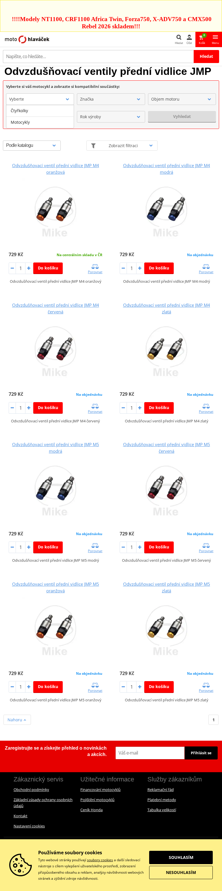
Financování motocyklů (100, 789)
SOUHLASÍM (181, 857)
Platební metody (161, 799)
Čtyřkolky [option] (19, 110)
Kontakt (20, 815)
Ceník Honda (91, 809)
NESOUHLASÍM (181, 872)
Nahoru (15, 719)
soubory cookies (100, 859)
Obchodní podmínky (31, 789)
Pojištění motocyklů (97, 799)
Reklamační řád (160, 789)
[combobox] (40, 99)
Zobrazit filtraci (123, 145)
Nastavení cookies (29, 826)
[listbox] (40, 116)
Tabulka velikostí (161, 809)
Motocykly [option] (20, 122)
